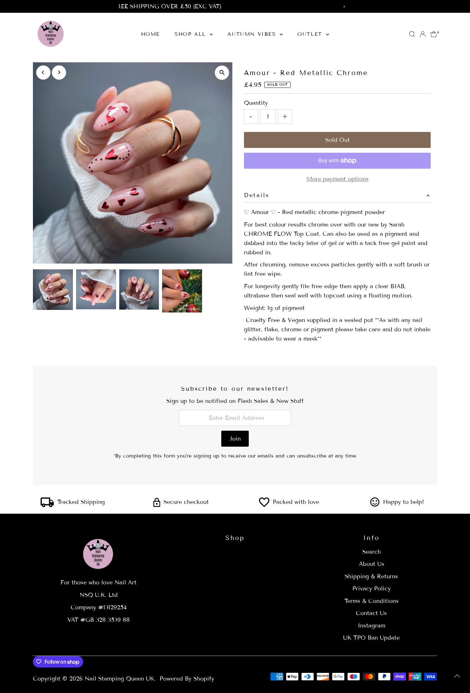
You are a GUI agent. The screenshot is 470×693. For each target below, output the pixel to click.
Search (371, 551)
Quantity (256, 102)
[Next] (59, 72)
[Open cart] (433, 34)
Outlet (311, 34)
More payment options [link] (337, 178)
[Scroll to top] (457, 675)
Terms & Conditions (371, 600)
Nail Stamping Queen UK (119, 678)
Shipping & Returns (371, 576)
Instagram (371, 625)
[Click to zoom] (222, 72)
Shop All (191, 34)
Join (235, 438)
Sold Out (337, 139)
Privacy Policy (371, 588)
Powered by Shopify (187, 678)
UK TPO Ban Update (371, 637)
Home (150, 34)
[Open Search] (412, 34)
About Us (371, 563)
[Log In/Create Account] (423, 34)
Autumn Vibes (252, 34)
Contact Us (371, 613)
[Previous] (43, 72)
